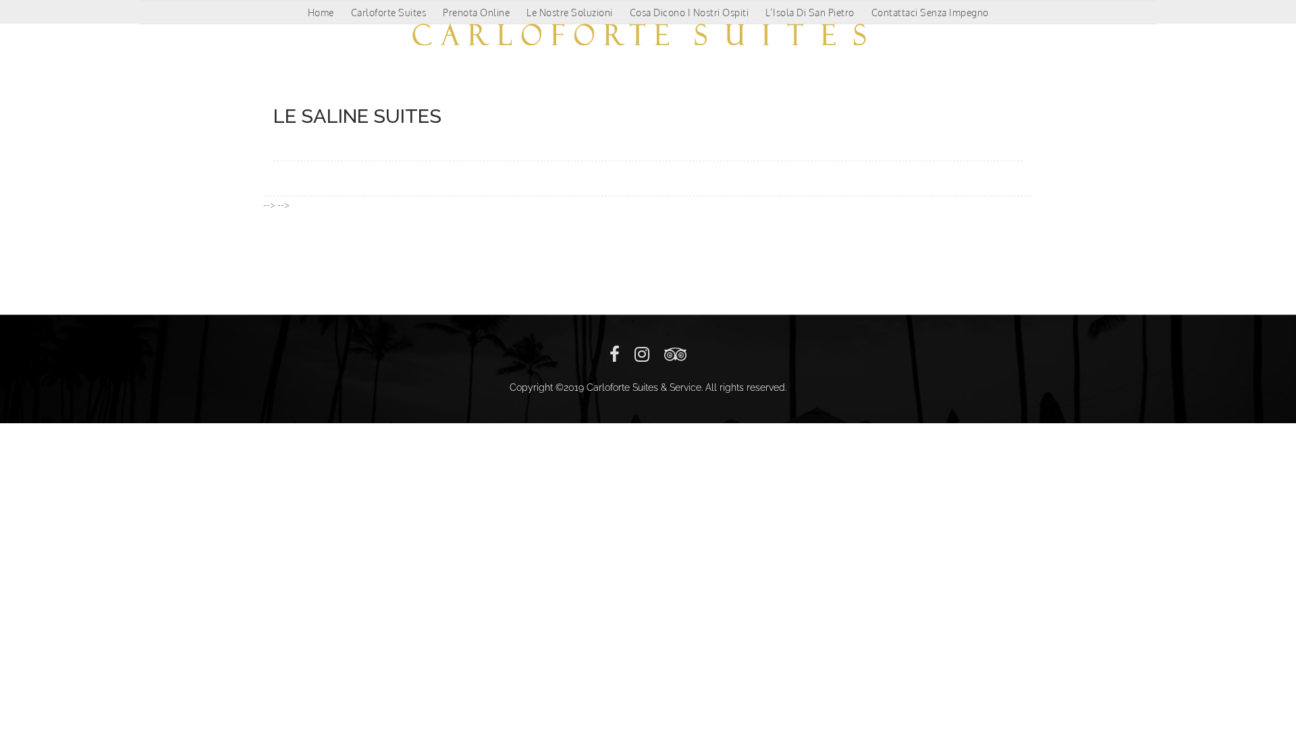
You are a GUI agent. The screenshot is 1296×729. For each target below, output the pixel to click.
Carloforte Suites (389, 12)
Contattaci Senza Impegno (930, 12)
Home (321, 12)
